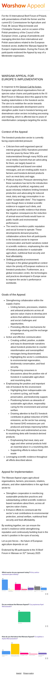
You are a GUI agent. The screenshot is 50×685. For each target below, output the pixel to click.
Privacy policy (28, 673)
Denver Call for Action (30, 87)
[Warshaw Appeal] (23, 6)
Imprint (18, 673)
